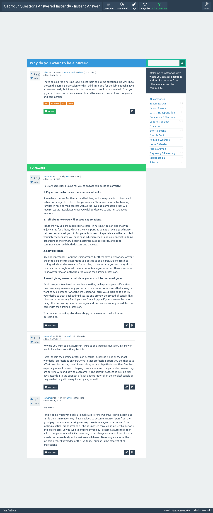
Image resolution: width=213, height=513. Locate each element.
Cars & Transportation (162, 112)
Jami (68, 176)
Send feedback (9, 510)
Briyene (70, 398)
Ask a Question (159, 8)
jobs (46, 103)
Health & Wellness (160, 139)
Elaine (81, 72)
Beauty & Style (158, 103)
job (63, 103)
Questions (109, 8)
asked (46, 72)
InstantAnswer (179, 510)
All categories (157, 99)
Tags (133, 8)
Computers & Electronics (163, 117)
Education (155, 126)
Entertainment (158, 130)
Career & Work (69, 72)
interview (55, 103)
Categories (145, 8)
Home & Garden (158, 144)
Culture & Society (159, 121)
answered (48, 176)
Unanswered (122, 8)
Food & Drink (157, 135)
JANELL (69, 336)
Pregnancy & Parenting (162, 153)
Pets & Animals (158, 148)
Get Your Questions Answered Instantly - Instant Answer (52, 6)
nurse (70, 103)
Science (154, 162)
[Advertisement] (106, 37)
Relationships (157, 157)
